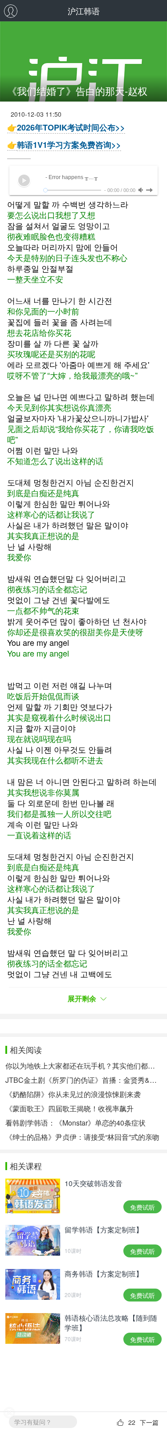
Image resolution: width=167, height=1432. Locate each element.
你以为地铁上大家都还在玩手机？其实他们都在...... (83, 1066)
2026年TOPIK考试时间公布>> (71, 127)
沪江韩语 (84, 10)
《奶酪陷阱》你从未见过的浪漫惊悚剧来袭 (73, 1094)
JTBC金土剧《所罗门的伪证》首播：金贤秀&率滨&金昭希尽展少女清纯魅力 (83, 1080)
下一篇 (149, 1422)
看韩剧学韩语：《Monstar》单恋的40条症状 (75, 1123)
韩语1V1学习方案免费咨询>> (69, 145)
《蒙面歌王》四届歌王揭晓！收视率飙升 (69, 1108)
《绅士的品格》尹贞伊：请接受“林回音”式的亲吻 (82, 1137)
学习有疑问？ (33, 1421)
